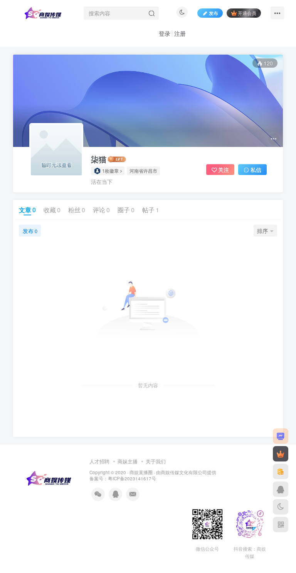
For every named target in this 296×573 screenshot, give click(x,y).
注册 (180, 33)
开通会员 (247, 13)
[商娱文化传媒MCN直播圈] (49, 477)
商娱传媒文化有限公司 (184, 472)
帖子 (150, 209)
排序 (262, 231)
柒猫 (98, 159)
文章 (27, 209)
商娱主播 (128, 461)
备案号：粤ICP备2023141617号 (122, 478)
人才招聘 (99, 461)
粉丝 (76, 209)
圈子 (126, 209)
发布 (30, 231)
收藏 (52, 209)
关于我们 (156, 461)
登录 (164, 33)
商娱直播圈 (141, 472)
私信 (256, 169)
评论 (101, 209)
